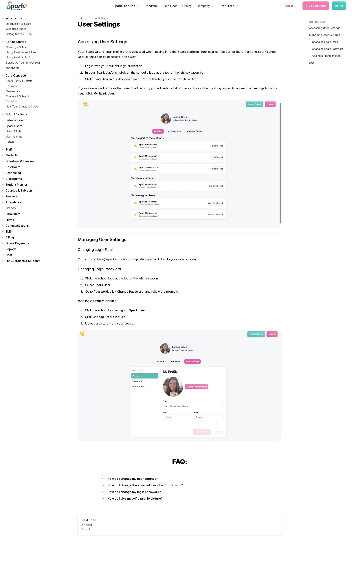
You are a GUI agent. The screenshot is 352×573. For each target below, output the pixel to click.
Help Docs (170, 6)
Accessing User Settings (324, 27)
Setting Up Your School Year (23, 62)
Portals (10, 141)
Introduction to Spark (18, 23)
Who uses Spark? (16, 28)
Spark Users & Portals (19, 80)
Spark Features (124, 6)
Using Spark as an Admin (21, 52)
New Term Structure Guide (22, 106)
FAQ (311, 62)
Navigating (12, 67)
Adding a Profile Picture (326, 55)
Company (203, 6)
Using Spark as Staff (18, 57)
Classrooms (13, 91)
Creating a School (16, 47)
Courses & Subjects (18, 96)
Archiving (11, 101)
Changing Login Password (328, 48)
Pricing (187, 6)
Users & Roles (14, 131)
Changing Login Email (325, 41)
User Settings (14, 136)
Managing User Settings (324, 34)
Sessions (11, 86)
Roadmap (151, 6)
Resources (226, 6)
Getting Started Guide (19, 34)
